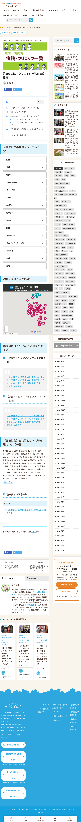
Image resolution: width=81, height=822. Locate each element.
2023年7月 (61, 540)
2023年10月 (61, 526)
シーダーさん (59, 187)
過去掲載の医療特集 (19, 135)
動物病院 (72, 277)
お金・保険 (72, 296)
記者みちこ (40, 642)
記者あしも (5, 644)
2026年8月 (61, 361)
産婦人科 (9, 220)
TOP (1, 27)
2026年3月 (61, 386)
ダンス (70, 270)
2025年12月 (61, 400)
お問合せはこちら (13, 745)
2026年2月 (61, 391)
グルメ (6, 10)
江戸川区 (58, 262)
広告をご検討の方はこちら (13, 775)
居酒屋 (64, 300)
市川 (45, 640)
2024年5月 (61, 492)
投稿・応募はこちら (62, 183)
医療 (8, 27)
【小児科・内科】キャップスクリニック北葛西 (27, 123)
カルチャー (65, 202)
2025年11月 (61, 405)
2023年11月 (61, 521)
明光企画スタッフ (61, 191)
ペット (57, 224)
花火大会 (58, 213)
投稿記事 (4, 638)
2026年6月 (61, 371)
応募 (25, 15)
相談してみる (67, 591)
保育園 (68, 289)
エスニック (59, 274)
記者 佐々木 (59, 217)
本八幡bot (58, 232)
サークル (72, 10)
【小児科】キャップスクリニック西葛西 (26, 119)
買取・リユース (60, 296)
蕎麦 (56, 300)
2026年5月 (61, 376)
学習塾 (73, 258)
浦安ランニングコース (62, 221)
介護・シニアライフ (62, 293)
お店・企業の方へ (61, 255)
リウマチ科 (10, 190)
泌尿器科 (9, 212)
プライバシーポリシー (39, 809)
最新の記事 (32, 579)
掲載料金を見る (66, 585)
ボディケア (59, 285)
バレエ (72, 300)
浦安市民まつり (60, 206)
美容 (63, 247)
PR (71, 251)
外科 (8, 167)
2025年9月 (61, 415)
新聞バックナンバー (11, 15)
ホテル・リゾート (61, 258)
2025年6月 (61, 429)
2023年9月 (61, 531)
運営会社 (40, 812)
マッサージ (59, 281)
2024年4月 (61, 497)
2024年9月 (61, 473)
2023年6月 (61, 545)
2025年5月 (61, 434)
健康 (56, 251)
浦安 (56, 180)
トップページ (44, 705)
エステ (57, 308)
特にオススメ (69, 168)
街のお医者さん (39, 10)
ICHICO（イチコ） (61, 236)
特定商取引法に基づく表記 (57, 809)
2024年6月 (61, 487)
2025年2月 (61, 449)
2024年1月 (61, 512)
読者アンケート (68, 224)
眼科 (8, 228)
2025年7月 (61, 424)
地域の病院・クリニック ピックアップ (24, 116)
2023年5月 (61, 550)
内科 (8, 159)
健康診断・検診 (67, 315)
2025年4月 (61, 439)
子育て (26, 10)
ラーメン (65, 330)
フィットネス (59, 270)
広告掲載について (23, 809)
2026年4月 (61, 381)
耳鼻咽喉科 (10, 235)
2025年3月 (61, 444)
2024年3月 (61, 502)
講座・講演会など (68, 228)
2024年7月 (61, 482)
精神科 (9, 174)
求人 (63, 10)
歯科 (8, 258)
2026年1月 (61, 395)
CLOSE (40, 101)
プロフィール (8, 578)
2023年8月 (61, 536)
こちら (33, 531)
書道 (64, 308)
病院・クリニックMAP (18, 112)
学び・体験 (70, 281)
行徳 (10, 638)
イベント (16, 10)
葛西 (14, 32)
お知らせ (5, 32)
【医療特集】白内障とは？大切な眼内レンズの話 (26, 130)
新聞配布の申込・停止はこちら (13, 793)
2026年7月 (61, 366)
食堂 (71, 308)
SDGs (57, 228)
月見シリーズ (59, 240)
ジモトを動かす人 (61, 266)
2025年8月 (61, 420)
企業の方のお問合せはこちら (13, 757)
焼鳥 (56, 312)
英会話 (71, 304)
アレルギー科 (11, 182)
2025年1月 (61, 453)
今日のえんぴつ (70, 213)
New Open (53, 10)
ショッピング (70, 285)
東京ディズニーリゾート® (63, 209)
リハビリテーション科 (15, 243)
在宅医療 (9, 250)
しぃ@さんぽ (70, 243)
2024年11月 (61, 463)
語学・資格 (70, 274)
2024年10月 (61, 468)
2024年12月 (61, 458)
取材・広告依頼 (37, 15)
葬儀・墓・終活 (60, 277)
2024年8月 (61, 478)
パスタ (73, 330)
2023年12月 (61, 516)
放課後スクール (60, 304)
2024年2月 (61, 507)
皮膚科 (9, 205)
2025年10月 (61, 410)
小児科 (9, 197)
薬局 (8, 266)
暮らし (64, 251)
